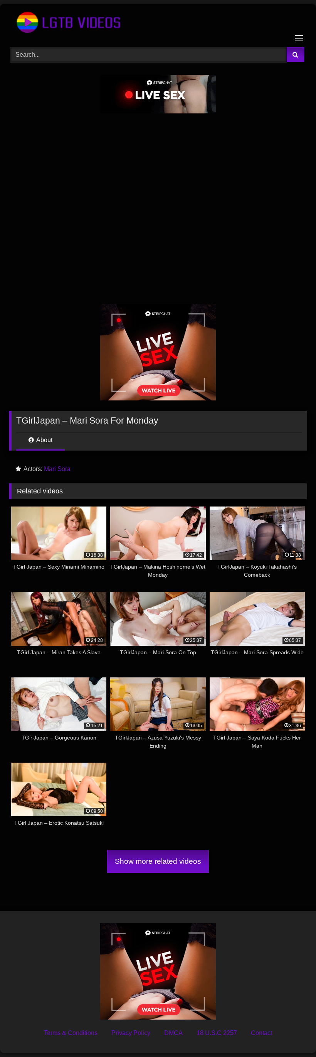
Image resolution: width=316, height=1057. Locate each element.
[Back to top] (292, 1034)
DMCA (173, 1033)
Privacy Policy (130, 1033)
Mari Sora (57, 469)
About (43, 440)
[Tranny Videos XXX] (158, 22)
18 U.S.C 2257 (217, 1033)
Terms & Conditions (70, 1033)
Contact (261, 1033)
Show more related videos (158, 861)
